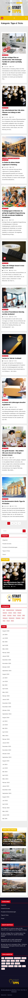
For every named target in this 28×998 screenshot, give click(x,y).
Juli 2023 (4, 764)
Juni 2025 (5, 681)
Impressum (9, 994)
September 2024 (6, 714)
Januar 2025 (5, 699)
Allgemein (4, 158)
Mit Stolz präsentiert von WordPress (9, 989)
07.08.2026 (7, 874)
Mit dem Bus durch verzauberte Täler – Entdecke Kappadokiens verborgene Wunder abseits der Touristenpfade (14, 946)
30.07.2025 (6, 457)
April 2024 (5, 732)
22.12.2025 (5, 220)
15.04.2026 (6, 167)
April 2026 (5, 645)
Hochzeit (9, 615)
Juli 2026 (4, 634)
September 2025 (6, 670)
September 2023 (6, 757)
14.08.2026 (7, 586)
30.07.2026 (7, 890)
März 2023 (5, 779)
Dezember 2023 (6, 746)
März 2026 (5, 649)
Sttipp (12, 66)
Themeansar (13, 991)
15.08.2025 (6, 407)
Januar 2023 (5, 786)
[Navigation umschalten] (14, 18)
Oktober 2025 (6, 667)
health (4, 615)
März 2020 (5, 811)
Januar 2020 (5, 815)
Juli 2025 (4, 677)
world (12, 620)
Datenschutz (3, 994)
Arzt (4, 610)
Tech (4, 620)
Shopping (18, 618)
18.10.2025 (6, 316)
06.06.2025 (6, 506)
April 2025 (5, 688)
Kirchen (19, 615)
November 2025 (6, 663)
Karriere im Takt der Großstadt (11, 358)
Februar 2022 (6, 807)
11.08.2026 (6, 66)
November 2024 (6, 706)
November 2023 (6, 750)
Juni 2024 (5, 724)
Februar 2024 (6, 739)
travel (8, 620)
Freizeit (19, 612)
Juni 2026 (5, 638)
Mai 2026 (4, 641)
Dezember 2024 (6, 703)
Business (5, 612)
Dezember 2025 (6, 659)
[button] (26, 18)
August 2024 (5, 717)
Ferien (14, 612)
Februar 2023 (6, 782)
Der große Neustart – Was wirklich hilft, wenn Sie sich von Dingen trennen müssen (13, 453)
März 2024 (5, 735)
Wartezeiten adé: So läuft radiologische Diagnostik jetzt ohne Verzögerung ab (13, 872)
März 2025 (5, 692)
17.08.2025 (6, 360)
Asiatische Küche (10, 610)
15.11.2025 (5, 270)
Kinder (14, 615)
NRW (23, 615)
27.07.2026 (6, 117)
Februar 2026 (6, 652)
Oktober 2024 (6, 710)
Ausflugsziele (18, 610)
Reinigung (5, 618)
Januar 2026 (5, 656)
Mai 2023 (4, 771)
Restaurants (11, 618)
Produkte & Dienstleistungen (13, 158)
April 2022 (5, 804)
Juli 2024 (4, 721)
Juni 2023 (5, 768)
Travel (4, 554)
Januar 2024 (5, 742)
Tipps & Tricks (5, 107)
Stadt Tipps (13, 270)
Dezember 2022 (6, 789)
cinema (10, 612)
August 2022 (5, 797)
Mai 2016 (4, 818)
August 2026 (5, 631)
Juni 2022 (5, 800)
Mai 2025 (4, 685)
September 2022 (6, 793)
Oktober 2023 (6, 753)
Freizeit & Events (6, 543)
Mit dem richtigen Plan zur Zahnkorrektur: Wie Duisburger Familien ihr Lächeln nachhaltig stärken (13, 934)
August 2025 (5, 674)
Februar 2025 (6, 696)
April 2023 (5, 775)
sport (23, 618)
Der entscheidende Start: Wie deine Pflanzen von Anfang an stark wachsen (13, 112)
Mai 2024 (4, 728)
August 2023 (5, 761)
